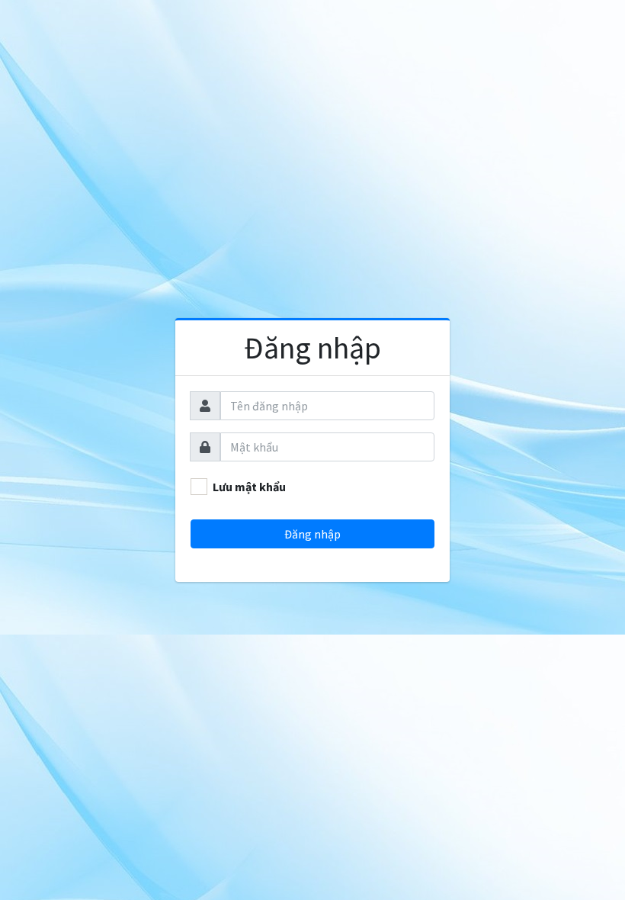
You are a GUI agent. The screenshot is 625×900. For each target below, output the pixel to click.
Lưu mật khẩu (249, 486)
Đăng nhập (312, 348)
